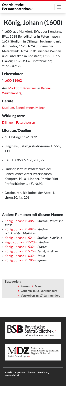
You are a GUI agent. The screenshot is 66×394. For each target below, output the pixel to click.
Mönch (40, 108)
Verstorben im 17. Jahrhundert (40, 295)
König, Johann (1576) (20, 251)
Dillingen (8, 122)
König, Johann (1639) (20, 256)
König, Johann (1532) (20, 247)
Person (25, 286)
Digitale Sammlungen (17, 356)
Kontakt (8, 372)
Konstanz (30, 88)
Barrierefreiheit (12, 375)
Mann (38, 286)
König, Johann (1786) (20, 260)
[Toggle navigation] (59, 7)
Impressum (20, 372)
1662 (18, 80)
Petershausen (25, 122)
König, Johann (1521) (20, 238)
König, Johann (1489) (20, 229)
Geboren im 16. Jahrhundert (39, 290)
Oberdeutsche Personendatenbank (17, 7)
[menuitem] (8, 372)
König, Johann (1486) (20, 221)
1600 (8, 80)
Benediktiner (25, 108)
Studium (8, 108)
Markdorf (15, 88)
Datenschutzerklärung (38, 372)
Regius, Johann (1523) (20, 242)
